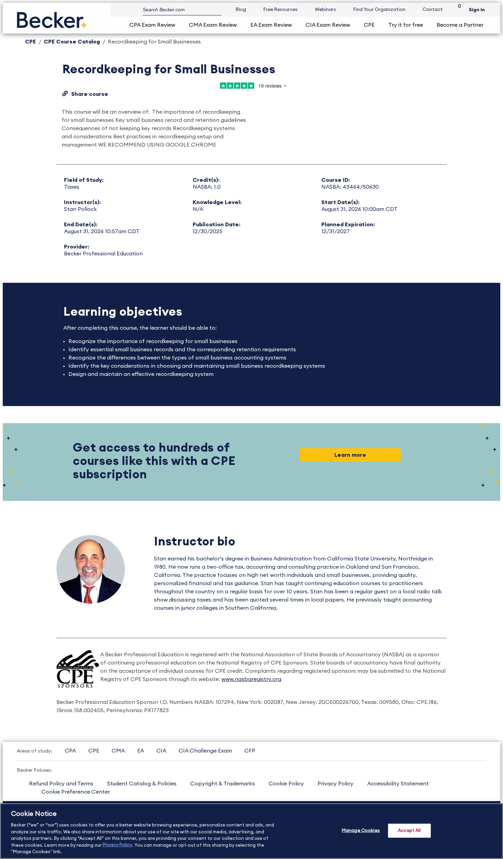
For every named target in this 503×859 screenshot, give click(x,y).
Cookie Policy (286, 783)
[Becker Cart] (457, 10)
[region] (251, 831)
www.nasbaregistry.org (251, 679)
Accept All (409, 830)
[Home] (52, 17)
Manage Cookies (361, 830)
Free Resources (280, 9)
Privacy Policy (335, 783)
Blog (240, 9)
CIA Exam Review (328, 25)
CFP (249, 751)
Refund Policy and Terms (61, 783)
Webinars (325, 9)
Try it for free (405, 25)
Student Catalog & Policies (142, 783)
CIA (161, 751)
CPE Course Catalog (72, 42)
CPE (369, 25)
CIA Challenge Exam (205, 751)
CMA (118, 751)
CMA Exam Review (213, 25)
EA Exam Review (271, 25)
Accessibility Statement (398, 783)
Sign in (477, 10)
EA (140, 751)
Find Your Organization (379, 9)
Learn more (350, 455)
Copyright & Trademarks (222, 783)
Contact (433, 9)
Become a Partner (460, 25)
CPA (70, 751)
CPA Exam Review (152, 25)
